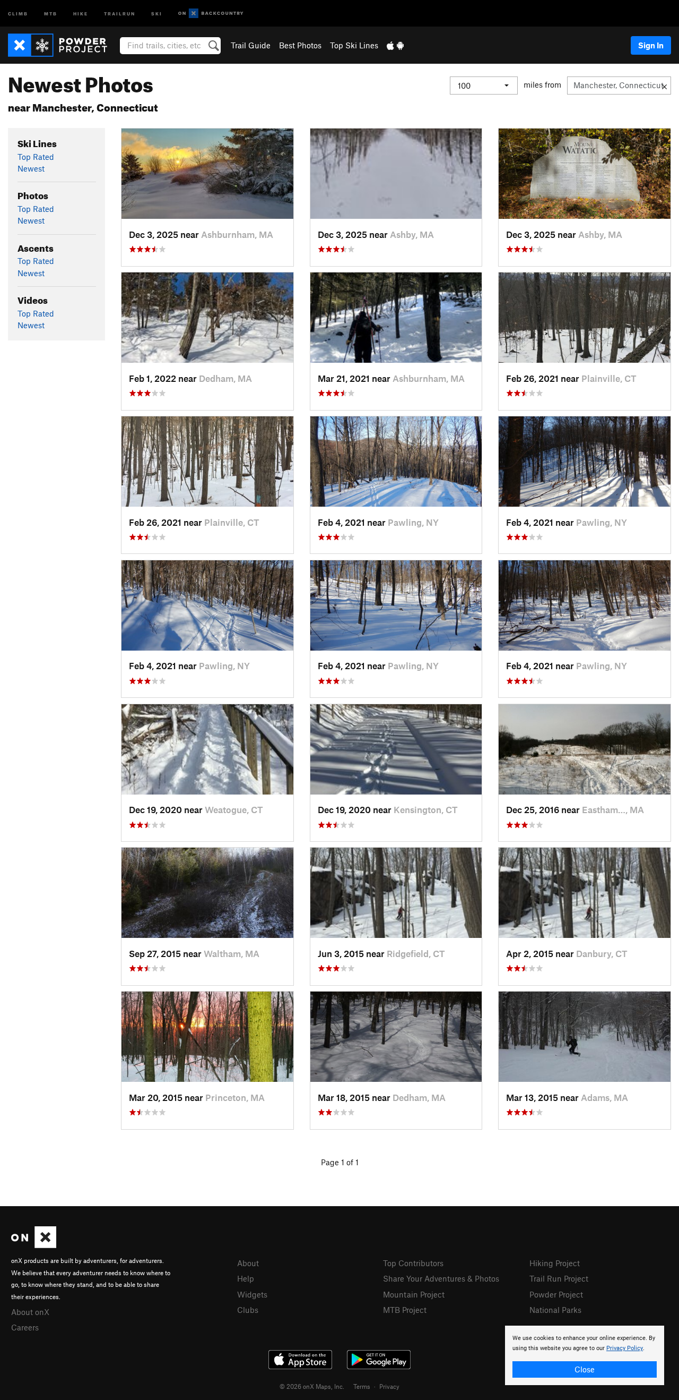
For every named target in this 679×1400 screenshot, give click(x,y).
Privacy (389, 1386)
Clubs (247, 1309)
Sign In (651, 45)
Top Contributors (413, 1263)
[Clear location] (664, 85)
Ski (156, 13)
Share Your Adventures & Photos (441, 1278)
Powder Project (556, 1294)
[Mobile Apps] (395, 45)
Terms (361, 1386)
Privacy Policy (624, 1348)
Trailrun (119, 13)
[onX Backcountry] (210, 13)
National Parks (555, 1309)
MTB (50, 13)
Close (584, 1369)
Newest (31, 168)
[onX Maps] (33, 1245)
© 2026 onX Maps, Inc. (312, 1386)
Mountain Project (414, 1294)
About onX (30, 1312)
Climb (18, 13)
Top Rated (36, 156)
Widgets (252, 1294)
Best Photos (300, 45)
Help (245, 1278)
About (248, 1263)
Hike (80, 13)
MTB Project (404, 1309)
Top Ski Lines (354, 45)
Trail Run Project (558, 1278)
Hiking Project (554, 1263)
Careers (25, 1327)
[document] (584, 1355)
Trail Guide (251, 45)
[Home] (63, 45)
